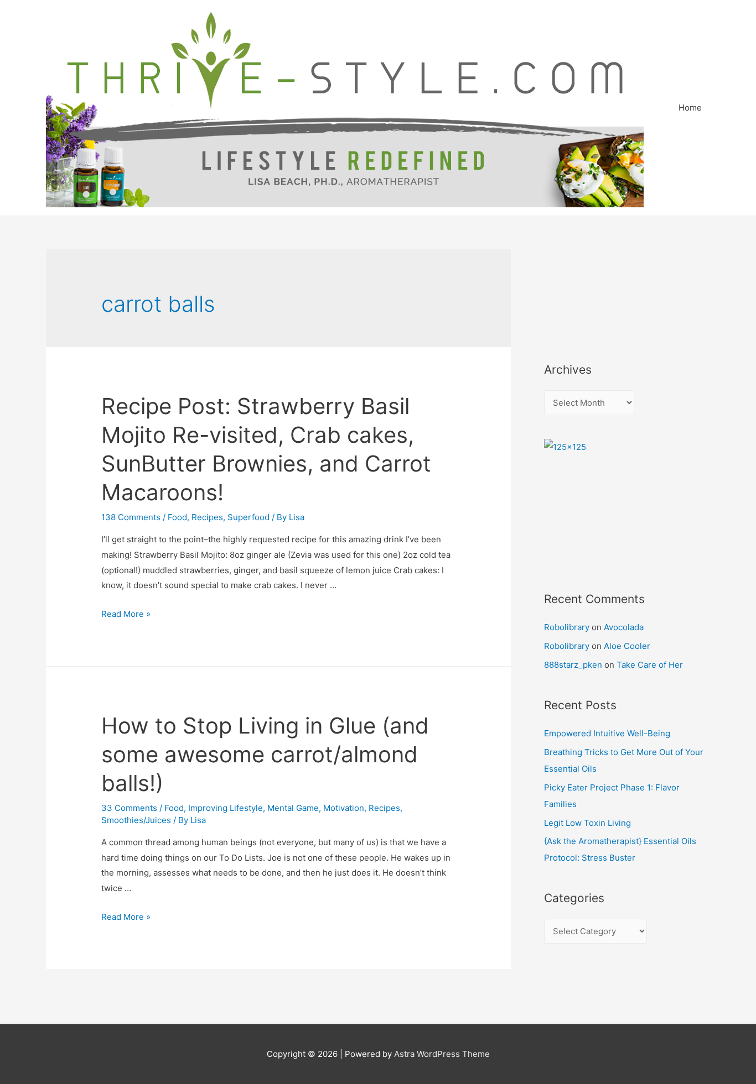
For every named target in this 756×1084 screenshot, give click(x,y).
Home (690, 107)
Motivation (343, 808)
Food (177, 517)
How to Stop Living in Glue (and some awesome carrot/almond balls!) (265, 754)
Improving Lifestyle (225, 808)
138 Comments (130, 517)
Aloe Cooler (627, 646)
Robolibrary (566, 627)
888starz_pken (573, 664)
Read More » (126, 614)
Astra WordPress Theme (442, 1054)
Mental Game (293, 808)
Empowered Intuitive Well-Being (607, 733)
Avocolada (624, 627)
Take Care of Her (650, 664)
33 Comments (129, 808)
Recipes (207, 517)
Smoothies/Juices (136, 820)
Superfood (248, 517)
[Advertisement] (594, 290)
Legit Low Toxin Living (587, 823)
